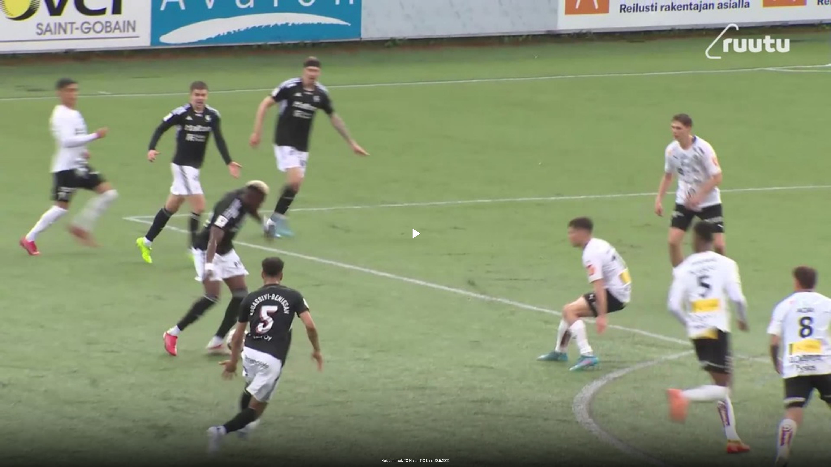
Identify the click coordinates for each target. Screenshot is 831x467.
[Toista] (415, 233)
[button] (415, 233)
